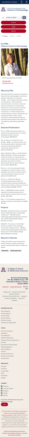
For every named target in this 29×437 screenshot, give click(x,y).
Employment (7, 292)
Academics (4, 333)
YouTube (5, 395)
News (2, 373)
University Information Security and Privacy (14, 431)
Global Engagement (6, 347)
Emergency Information (18, 292)
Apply (13, 27)
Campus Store (5, 358)
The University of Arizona (14, 435)
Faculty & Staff (5, 316)
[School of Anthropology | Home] (14, 9)
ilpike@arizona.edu (7, 83)
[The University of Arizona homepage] (9, 2)
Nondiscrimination (14, 294)
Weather (3, 378)
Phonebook (4, 375)
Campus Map (4, 371)
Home (6, 36)
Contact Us (5, 287)
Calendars (4, 369)
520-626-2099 (6, 81)
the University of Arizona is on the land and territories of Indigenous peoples (14, 413)
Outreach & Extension (7, 354)
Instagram (5, 391)
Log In (4, 404)
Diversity (3, 342)
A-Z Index (3, 366)
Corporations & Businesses (8, 322)
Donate (13, 31)
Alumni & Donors (5, 318)
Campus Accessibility (11, 298)
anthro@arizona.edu (16, 287)
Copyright (24, 296)
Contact (13, 22)
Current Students (6, 313)
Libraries (3, 351)
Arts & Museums (5, 335)
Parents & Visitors (6, 320)
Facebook (5, 386)
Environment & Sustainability (9, 345)
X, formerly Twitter (8, 388)
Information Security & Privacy (10, 296)
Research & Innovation (7, 356)
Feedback (14, 300)
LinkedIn (5, 393)
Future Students (5, 311)
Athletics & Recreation (7, 338)
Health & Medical (6, 349)
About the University (7, 331)
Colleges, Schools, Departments (10, 340)
